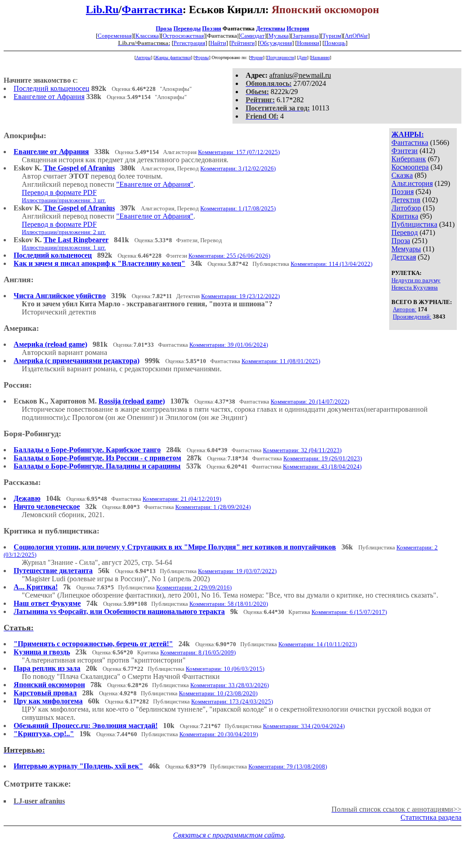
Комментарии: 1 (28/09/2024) (213, 507)
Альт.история (412, 183)
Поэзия (211, 28)
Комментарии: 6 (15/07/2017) (349, 612)
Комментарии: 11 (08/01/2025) (281, 361)
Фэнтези (404, 151)
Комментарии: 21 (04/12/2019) (182, 498)
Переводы (187, 28)
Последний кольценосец (51, 88)
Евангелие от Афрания (49, 96)
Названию (320, 57)
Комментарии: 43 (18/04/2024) (322, 466)
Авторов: (404, 309)
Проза (164, 28)
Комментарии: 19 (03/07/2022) (237, 571)
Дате (302, 57)
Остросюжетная (183, 35)
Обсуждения (276, 43)
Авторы (143, 57)
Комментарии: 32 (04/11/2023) (302, 450)
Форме (256, 57)
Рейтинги (243, 43)
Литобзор (406, 208)
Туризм (331, 35)
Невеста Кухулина (414, 287)
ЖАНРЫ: (407, 134)
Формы (202, 57)
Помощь (335, 43)
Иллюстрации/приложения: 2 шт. (64, 232)
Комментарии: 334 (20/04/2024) (304, 726)
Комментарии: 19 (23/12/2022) (240, 296)
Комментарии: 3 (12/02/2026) (238, 168)
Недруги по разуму (415, 280)
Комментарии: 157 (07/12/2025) (239, 152)
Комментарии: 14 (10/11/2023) (317, 644)
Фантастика (152, 9)
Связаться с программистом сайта (228, 835)
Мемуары (406, 249)
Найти (218, 43)
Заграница (305, 35)
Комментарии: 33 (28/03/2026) (229, 685)
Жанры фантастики (173, 57)
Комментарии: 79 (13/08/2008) (287, 766)
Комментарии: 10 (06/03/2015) (225, 668)
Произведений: (412, 316)
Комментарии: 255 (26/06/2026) (229, 255)
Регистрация (189, 43)
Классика (147, 35)
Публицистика (414, 224)
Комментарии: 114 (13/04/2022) (331, 263)
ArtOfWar (356, 35)
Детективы (270, 28)
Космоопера (410, 167)
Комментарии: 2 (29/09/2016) (194, 587)
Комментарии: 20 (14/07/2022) (310, 401)
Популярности (280, 57)
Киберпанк (408, 159)
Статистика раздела (431, 817)
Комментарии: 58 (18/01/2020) (228, 603)
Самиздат (252, 35)
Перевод (404, 232)
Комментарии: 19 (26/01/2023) (322, 458)
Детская (403, 257)
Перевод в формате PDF (59, 192)
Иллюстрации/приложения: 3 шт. (64, 200)
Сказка (402, 175)
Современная (115, 35)
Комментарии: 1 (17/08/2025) (238, 208)
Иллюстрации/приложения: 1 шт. (64, 247)
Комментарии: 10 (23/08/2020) (218, 693)
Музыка (278, 35)
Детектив (405, 200)
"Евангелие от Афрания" (154, 184)
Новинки (308, 43)
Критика (404, 216)
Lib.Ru (102, 9)
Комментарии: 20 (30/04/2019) (218, 734)
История (298, 28)
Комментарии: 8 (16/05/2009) (198, 652)
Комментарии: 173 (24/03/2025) (232, 701)
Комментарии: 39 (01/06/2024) (228, 344)
